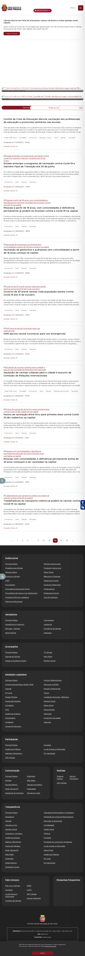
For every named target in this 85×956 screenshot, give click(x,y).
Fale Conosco (12, 880)
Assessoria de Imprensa (14, 793)
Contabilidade (49, 825)
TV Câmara (48, 652)
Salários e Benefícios (13, 842)
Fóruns (46, 693)
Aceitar (42, 953)
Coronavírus (33, 137)
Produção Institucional (52, 568)
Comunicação (12, 770)
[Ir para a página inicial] (11, 7)
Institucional (11, 558)
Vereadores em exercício (14, 624)
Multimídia (31, 776)
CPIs (7, 710)
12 (43, 540)
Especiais (47, 722)
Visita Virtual (48, 850)
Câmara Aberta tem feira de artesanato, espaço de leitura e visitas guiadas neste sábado (41, 21)
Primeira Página (11, 564)
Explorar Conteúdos (42, 10)
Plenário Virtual (49, 661)
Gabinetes (48, 633)
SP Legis (8, 693)
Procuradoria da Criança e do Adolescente (21, 593)
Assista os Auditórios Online (15, 661)
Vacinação (27, 108)
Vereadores (11, 614)
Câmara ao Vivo (11, 825)
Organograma (49, 589)
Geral (56, 137)
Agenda (8, 689)
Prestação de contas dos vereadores (58, 842)
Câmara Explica (11, 572)
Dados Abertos (11, 863)
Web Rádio (48, 657)
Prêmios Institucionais (13, 602)
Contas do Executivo (13, 726)
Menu (72, 8)
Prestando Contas (12, 867)
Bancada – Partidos (12, 629)
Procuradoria (10, 585)
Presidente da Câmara (52, 629)
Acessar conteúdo (11, 33)
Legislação (9, 722)
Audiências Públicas (12, 714)
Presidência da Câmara (14, 568)
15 (61, 540)
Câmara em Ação (33, 793)
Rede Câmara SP (11, 789)
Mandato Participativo (13, 753)
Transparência (12, 807)
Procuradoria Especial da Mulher (17, 589)
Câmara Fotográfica (34, 785)
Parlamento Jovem (51, 581)
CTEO (7, 581)
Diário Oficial (48, 572)
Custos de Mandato (12, 846)
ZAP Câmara (10, 758)
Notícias (63, 137)
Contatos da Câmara (13, 901)
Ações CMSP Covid (10, 137)
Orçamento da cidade (52, 718)
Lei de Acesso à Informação (54, 749)
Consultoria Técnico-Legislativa (17, 597)
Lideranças (48, 624)
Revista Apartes (11, 785)
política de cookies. (50, 946)
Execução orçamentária (53, 821)
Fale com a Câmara (12, 886)
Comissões (22, 137)
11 (38, 540)
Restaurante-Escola (51, 593)
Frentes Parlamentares (53, 680)
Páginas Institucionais (52, 564)
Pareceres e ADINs (51, 685)
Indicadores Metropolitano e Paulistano (59, 813)
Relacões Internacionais (61, 391)
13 (49, 540)
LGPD (29, 890)
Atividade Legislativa (16, 674)
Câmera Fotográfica (74, 777)
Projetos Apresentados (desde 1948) (19, 685)
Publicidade (31, 789)
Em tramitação (49, 753)
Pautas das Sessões (12, 701)
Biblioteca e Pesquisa (52, 576)
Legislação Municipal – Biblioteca (56, 697)
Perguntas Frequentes (68, 880)
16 (67, 540)
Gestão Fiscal (49, 829)
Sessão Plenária (11, 697)
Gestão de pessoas (12, 838)
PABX (29, 886)
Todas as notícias (55, 108)
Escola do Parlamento (52, 585)
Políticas (47, 834)
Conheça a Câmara (12, 576)
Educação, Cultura (45, 137)
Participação (11, 739)
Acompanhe (11, 646)
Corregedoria (49, 620)
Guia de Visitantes (51, 597)
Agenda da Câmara (12, 657)
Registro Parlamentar (52, 689)
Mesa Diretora (10, 633)
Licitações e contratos (13, 834)
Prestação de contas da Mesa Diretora (58, 817)
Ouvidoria (47, 745)
